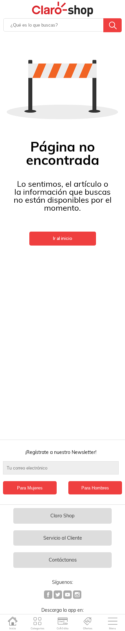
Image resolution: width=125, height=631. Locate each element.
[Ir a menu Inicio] (12, 621)
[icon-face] (48, 595)
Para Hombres (95, 487)
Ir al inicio (62, 238)
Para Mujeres (30, 487)
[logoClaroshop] (62, 9)
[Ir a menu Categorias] (37, 621)
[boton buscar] (112, 25)
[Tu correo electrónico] (62, 471)
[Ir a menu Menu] (112, 621)
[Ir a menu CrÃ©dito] (62, 621)
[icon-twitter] (58, 595)
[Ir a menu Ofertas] (87, 621)
